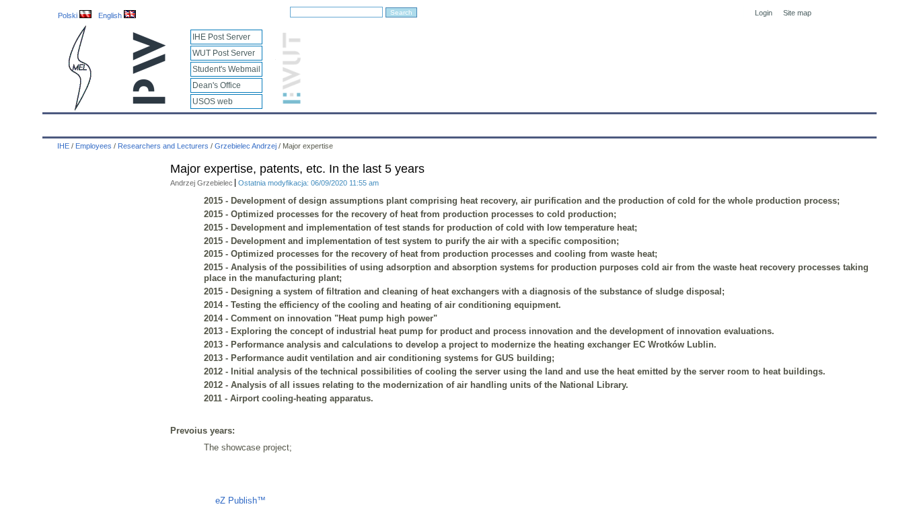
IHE (59, 122)
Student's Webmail (226, 69)
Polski (68, 15)
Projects (441, 122)
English (111, 15)
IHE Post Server (221, 37)
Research (385, 122)
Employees (266, 122)
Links (570, 122)
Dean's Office (216, 85)
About (212, 122)
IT (535, 122)
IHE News (161, 122)
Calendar (104, 122)
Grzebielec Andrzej (246, 146)
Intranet (615, 122)
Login (763, 13)
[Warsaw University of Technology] (150, 101)
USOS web (212, 101)
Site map (797, 13)
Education (327, 122)
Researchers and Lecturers (163, 146)
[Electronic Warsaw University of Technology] (290, 101)
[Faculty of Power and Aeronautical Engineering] (78, 108)
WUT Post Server (223, 53)
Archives (494, 122)
